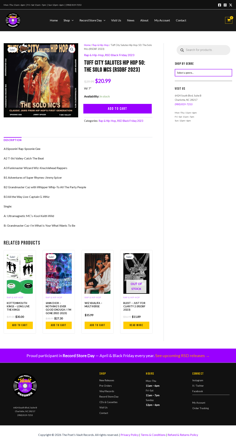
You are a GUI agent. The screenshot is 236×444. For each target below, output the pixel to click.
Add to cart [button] (20, 325)
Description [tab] (13, 140)
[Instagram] (225, 5)
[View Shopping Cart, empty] (228, 20)
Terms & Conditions (153, 434)
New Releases (106, 380)
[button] (72, 20)
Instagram (197, 380)
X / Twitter (198, 385)
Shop (67, 20)
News (130, 20)
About (144, 20)
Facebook (197, 391)
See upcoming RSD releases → (182, 355)
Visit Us (116, 20)
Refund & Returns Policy (183, 434)
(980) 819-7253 (73, 5)
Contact (181, 20)
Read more (136, 325)
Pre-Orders (105, 385)
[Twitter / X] (230, 5)
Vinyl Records (106, 391)
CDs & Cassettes (108, 402)
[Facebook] (219, 5)
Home (54, 20)
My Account (162, 20)
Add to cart (117, 108)
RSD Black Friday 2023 (119, 55)
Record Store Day (90, 20)
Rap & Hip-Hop (101, 45)
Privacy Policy (130, 434)
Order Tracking (200, 408)
